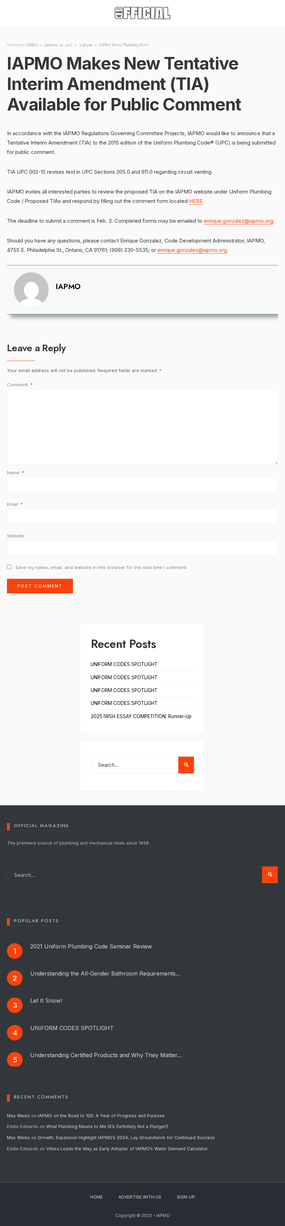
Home (96, 1197)
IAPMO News (110, 44)
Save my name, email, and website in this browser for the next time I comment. (101, 567)
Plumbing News (135, 44)
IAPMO (32, 44)
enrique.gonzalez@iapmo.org (238, 220)
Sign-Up (186, 1197)
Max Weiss (18, 1115)
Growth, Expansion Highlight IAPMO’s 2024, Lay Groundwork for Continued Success (126, 1137)
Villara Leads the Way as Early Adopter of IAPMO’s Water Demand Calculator (127, 1148)
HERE (196, 201)
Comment (20, 384)
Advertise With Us (140, 1197)
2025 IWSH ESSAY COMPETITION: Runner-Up (141, 716)
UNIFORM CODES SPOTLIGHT (124, 664)
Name (15, 472)
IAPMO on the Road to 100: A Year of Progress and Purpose (101, 1115)
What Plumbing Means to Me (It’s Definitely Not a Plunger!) (108, 1126)
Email (15, 504)
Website (15, 535)
